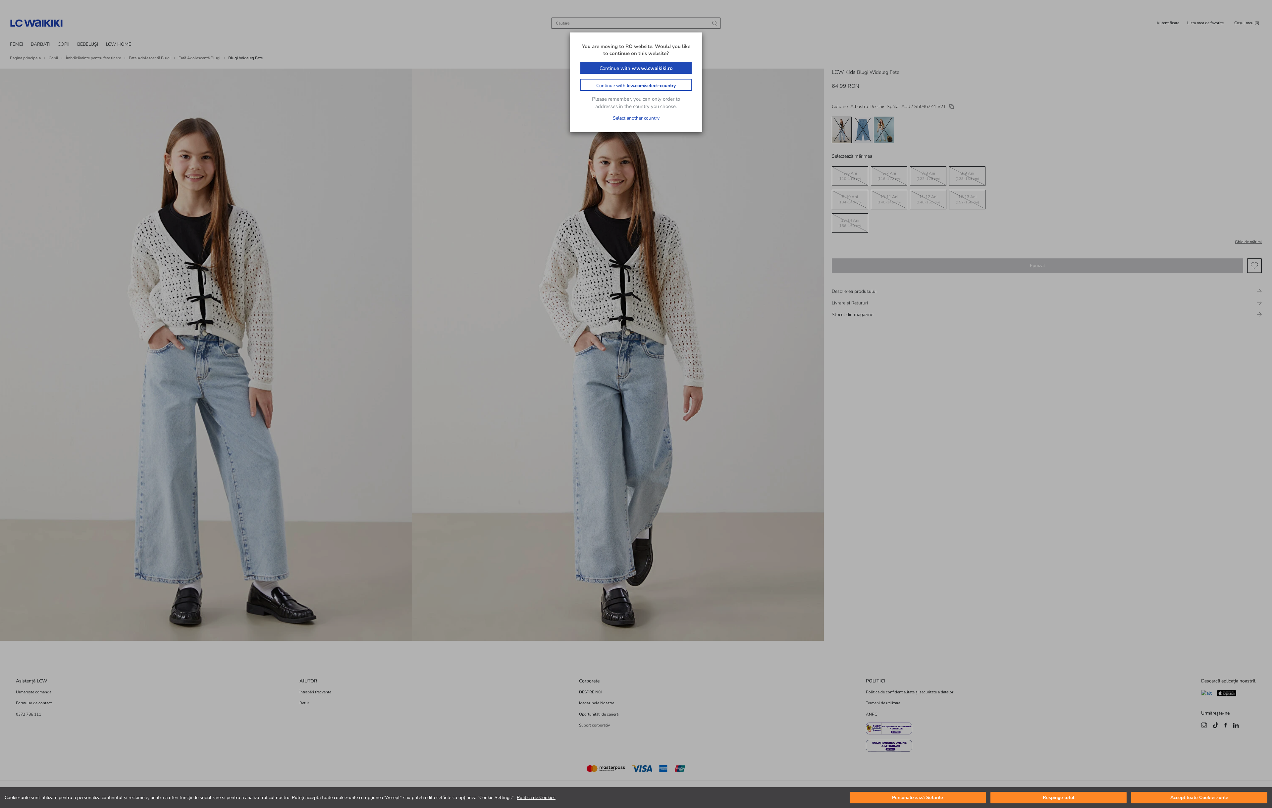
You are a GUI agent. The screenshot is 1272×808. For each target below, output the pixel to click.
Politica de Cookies (536, 797)
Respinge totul (1058, 797)
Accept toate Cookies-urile (1199, 797)
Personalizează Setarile (917, 797)
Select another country (636, 118)
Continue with (636, 68)
